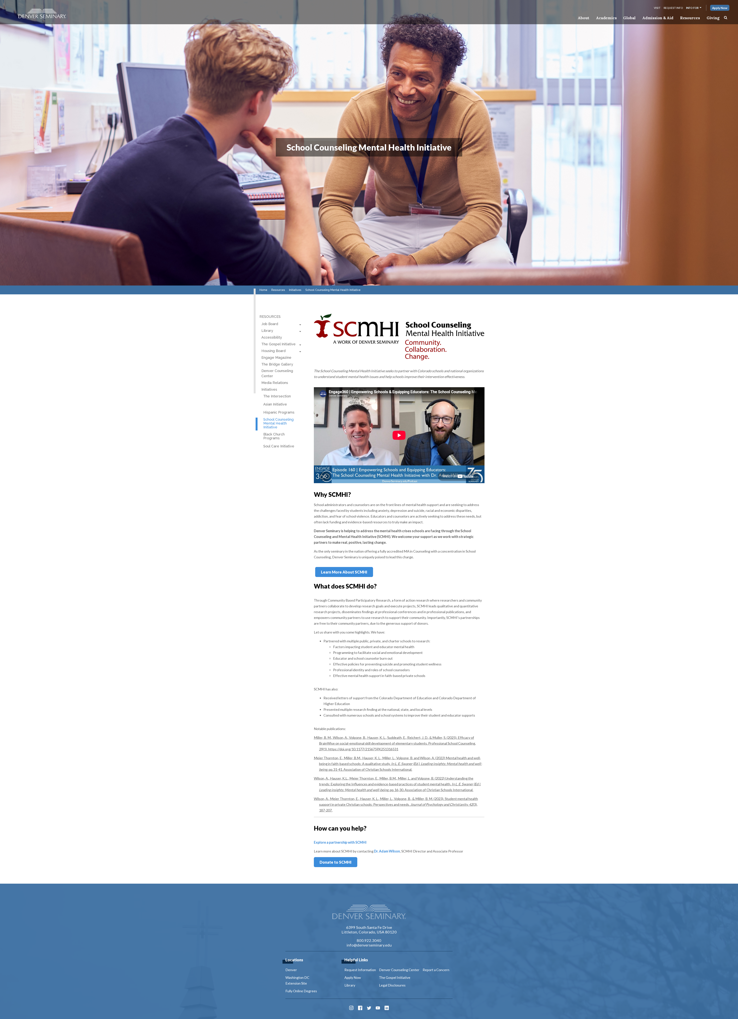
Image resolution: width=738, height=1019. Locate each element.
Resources (690, 17)
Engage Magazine (276, 357)
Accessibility (271, 337)
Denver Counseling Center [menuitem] (399, 970)
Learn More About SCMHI (344, 572)
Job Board (269, 324)
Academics (606, 17)
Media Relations (274, 383)
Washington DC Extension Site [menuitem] (297, 980)
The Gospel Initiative (278, 344)
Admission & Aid (657, 17)
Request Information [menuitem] (360, 970)
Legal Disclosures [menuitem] (392, 985)
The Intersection (277, 396)
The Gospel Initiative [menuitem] (394, 977)
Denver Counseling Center (277, 373)
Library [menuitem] (349, 985)
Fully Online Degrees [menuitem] (301, 991)
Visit (657, 7)
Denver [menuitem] (291, 970)
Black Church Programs (274, 436)
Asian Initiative (275, 404)
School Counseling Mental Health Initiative (278, 423)
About (583, 17)
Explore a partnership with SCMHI (340, 842)
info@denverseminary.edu (369, 945)
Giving (713, 17)
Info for (692, 7)
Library (267, 331)
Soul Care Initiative (278, 446)
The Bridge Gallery (277, 364)
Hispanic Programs (278, 412)
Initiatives (269, 389)
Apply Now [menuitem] (352, 977)
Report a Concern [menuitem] (436, 970)
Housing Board (273, 351)
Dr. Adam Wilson (387, 851)
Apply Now (719, 8)
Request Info (673, 7)
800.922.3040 (369, 940)
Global (629, 17)
